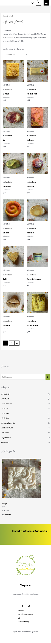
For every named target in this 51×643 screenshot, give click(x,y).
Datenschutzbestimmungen (25, 614)
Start (4, 16)
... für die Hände (5, 418)
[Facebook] (22, 606)
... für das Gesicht (5, 394)
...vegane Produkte (6, 437)
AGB (19, 617)
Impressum (21, 610)
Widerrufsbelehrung (23, 621)
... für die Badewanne (6, 403)
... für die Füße (4, 408)
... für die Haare (5, 413)
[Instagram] (28, 606)
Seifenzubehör (4, 442)
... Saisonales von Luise (7, 427)
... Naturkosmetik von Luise (8, 423)
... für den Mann (5, 398)
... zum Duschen (5, 432)
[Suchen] (48, 377)
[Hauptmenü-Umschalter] (46, 3)
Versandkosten (7, 514)
